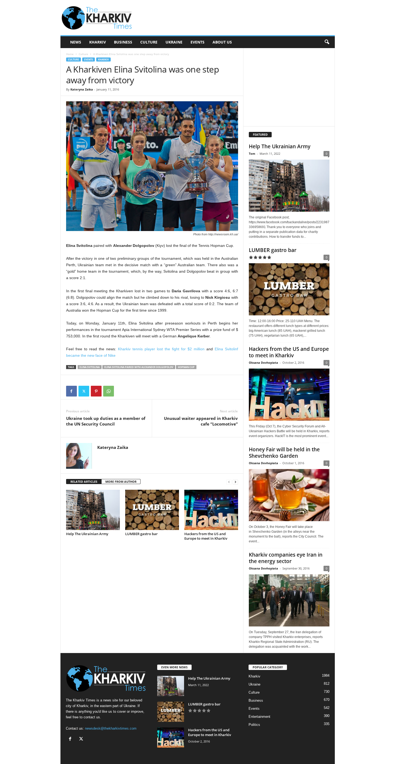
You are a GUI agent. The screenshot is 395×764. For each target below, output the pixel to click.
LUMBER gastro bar (141, 533)
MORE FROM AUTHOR (121, 482)
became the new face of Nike (91, 355)
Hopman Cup (186, 367)
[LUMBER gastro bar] (152, 510)
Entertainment (259, 717)
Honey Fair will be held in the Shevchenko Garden (284, 452)
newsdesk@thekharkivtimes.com (111, 728)
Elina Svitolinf (226, 349)
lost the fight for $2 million (161, 349)
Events (197, 42)
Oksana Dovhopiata (263, 363)
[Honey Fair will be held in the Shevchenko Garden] (289, 495)
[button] (327, 42)
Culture (148, 42)
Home (70, 54)
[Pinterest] (96, 391)
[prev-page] (229, 482)
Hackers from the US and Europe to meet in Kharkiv (205, 536)
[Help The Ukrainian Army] (93, 510)
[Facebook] (71, 391)
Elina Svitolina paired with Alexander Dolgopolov (138, 367)
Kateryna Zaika (81, 89)
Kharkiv (97, 42)
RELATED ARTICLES (83, 482)
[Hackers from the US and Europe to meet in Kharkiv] (211, 510)
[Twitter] (83, 391)
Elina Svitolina (90, 367)
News (75, 42)
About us (222, 42)
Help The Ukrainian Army (87, 533)
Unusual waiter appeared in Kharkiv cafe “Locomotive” (201, 421)
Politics (254, 725)
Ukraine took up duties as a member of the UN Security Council (105, 421)
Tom (252, 154)
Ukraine (174, 42)
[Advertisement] (237, 18)
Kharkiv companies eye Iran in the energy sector (285, 558)
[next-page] (235, 482)
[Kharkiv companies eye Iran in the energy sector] (289, 600)
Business (123, 42)
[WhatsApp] (108, 391)
